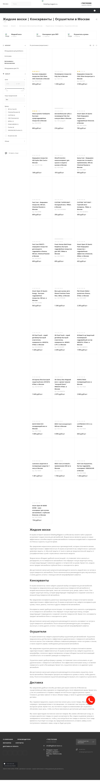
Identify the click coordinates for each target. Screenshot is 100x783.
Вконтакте (5, 753)
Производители (23, 739)
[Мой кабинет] (96, 4)
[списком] (93, 45)
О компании (8, 739)
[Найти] (28, 4)
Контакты (20, 743)
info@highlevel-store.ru (54, 746)
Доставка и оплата (10, 746)
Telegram (10, 753)
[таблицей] (96, 45)
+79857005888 (86, 3)
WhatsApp (20, 753)
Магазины (7, 743)
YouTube (15, 753)
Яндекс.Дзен (25, 753)
